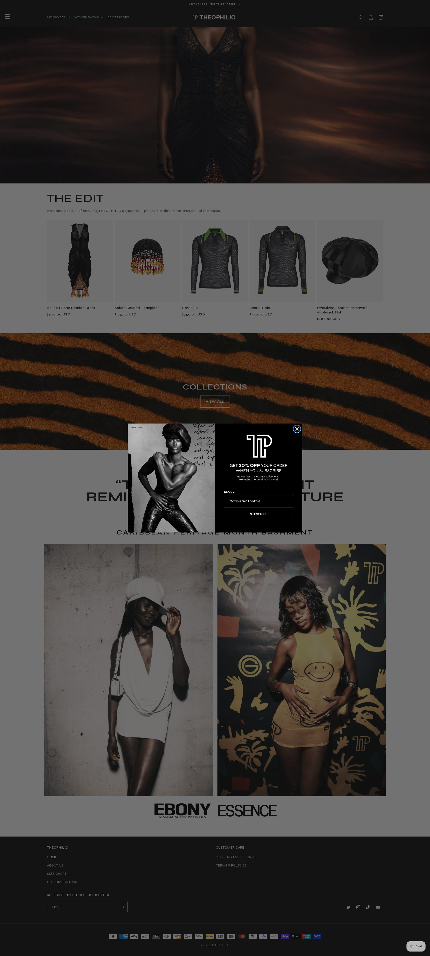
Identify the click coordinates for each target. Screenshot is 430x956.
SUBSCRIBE (258, 514)
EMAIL (229, 492)
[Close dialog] (297, 428)
